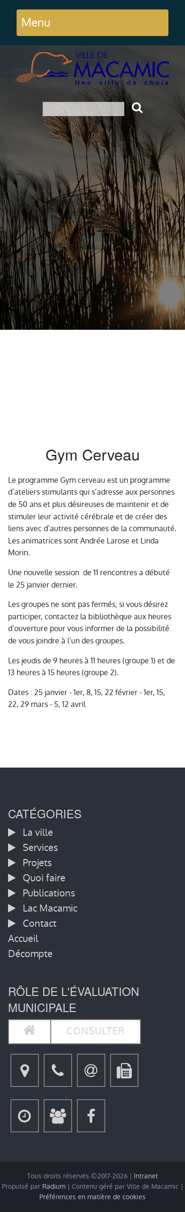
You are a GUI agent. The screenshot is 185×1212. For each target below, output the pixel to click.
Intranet (146, 1176)
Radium (53, 1186)
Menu (35, 22)
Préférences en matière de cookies (92, 1197)
